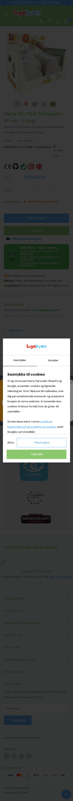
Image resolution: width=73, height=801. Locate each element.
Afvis (10, 442)
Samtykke (19, 360)
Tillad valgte (42, 442)
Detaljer (53, 360)
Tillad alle (37, 454)
